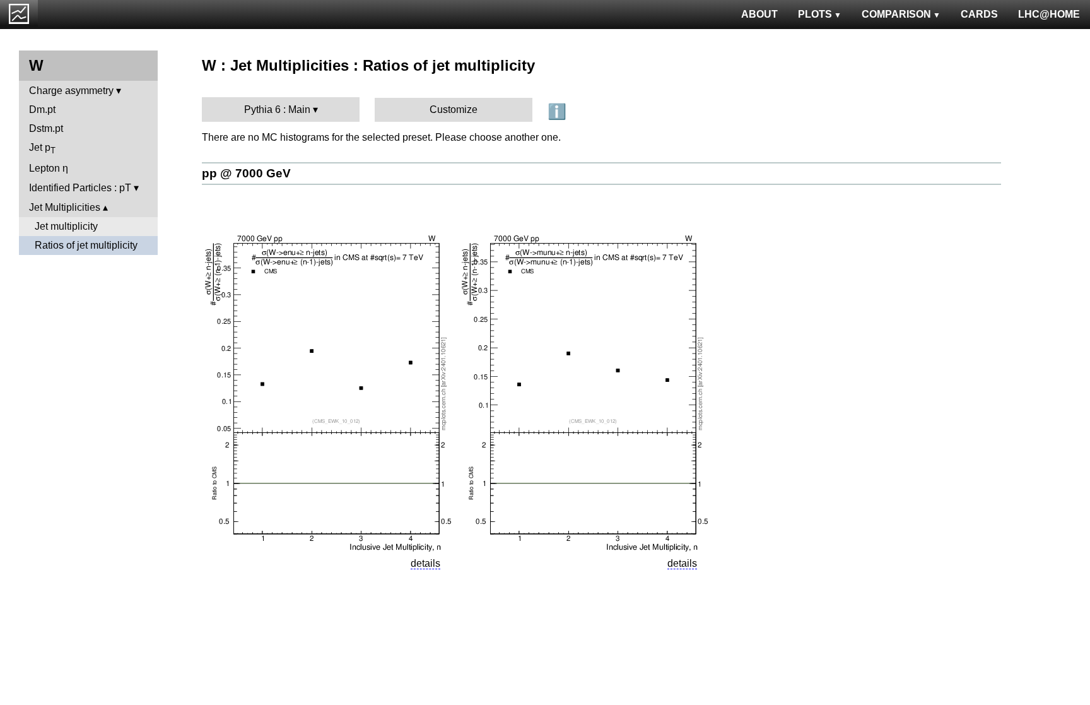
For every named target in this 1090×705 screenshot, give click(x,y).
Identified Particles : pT (80, 187)
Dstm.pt (46, 128)
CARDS (979, 14)
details (425, 563)
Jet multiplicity (66, 226)
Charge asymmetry (71, 90)
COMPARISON (896, 14)
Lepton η (48, 168)
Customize (454, 109)
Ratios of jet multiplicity (86, 245)
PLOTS (815, 14)
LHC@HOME (1049, 14)
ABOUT (759, 14)
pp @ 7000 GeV (246, 173)
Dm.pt (42, 109)
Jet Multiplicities (64, 207)
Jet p (42, 148)
